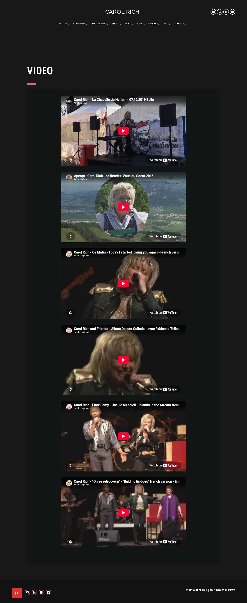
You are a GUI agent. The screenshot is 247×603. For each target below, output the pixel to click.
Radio (139, 23)
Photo (116, 23)
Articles (153, 23)
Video (128, 23)
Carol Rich (122, 11)
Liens (166, 23)
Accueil (63, 23)
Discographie (99, 23)
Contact (179, 23)
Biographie (79, 23)
